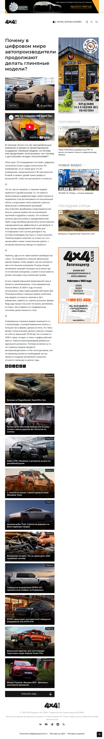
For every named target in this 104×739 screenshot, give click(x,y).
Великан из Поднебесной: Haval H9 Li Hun (76, 234)
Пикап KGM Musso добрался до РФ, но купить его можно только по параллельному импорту (77, 152)
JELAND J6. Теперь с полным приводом (75, 193)
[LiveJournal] (24, 366)
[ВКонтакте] (6, 366)
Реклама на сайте (57, 734)
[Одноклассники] (10, 366)
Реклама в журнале (76, 734)
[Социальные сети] (86, 22)
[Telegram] (17, 366)
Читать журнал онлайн (67, 22)
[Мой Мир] (13, 366)
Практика (13, 106)
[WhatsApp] (20, 366)
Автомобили (48, 660)
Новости (49, 375)
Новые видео (72, 165)
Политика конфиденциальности (33, 734)
